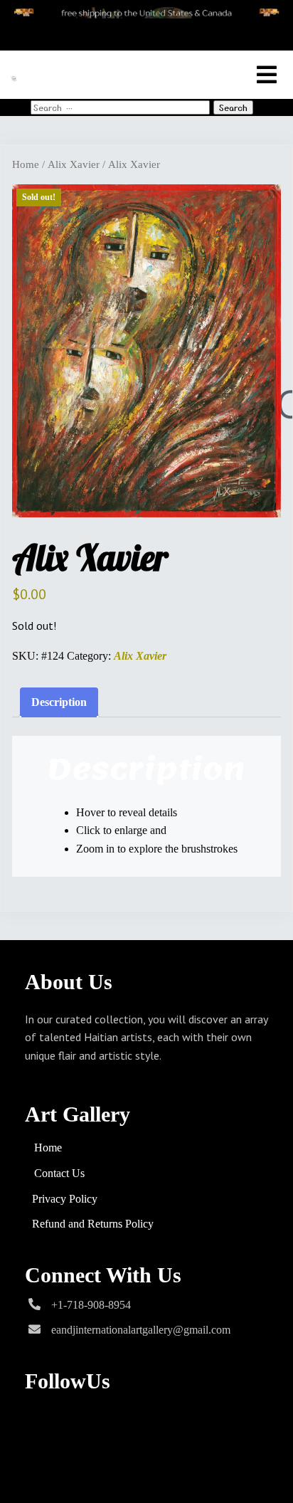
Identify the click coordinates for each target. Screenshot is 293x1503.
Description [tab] (59, 702)
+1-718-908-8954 (91, 1305)
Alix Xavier (74, 164)
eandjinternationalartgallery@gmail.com (140, 1330)
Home (25, 164)
